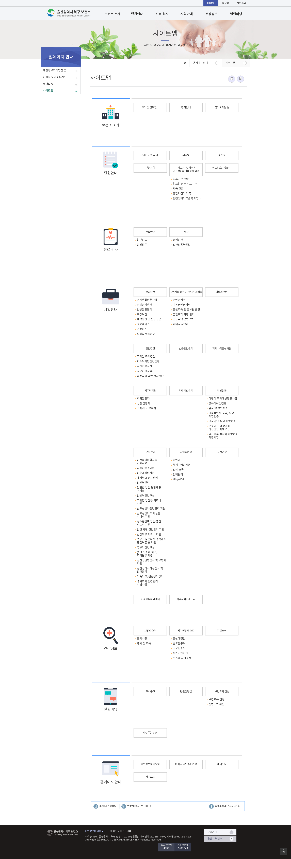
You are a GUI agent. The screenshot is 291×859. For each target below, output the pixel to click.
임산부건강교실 (146, 495)
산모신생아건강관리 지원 (151, 508)
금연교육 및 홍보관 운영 (186, 309)
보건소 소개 (112, 14)
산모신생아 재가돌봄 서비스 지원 (148, 515)
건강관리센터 (144, 304)
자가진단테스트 (186, 630)
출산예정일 (179, 638)
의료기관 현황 (181, 178)
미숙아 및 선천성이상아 (150, 576)
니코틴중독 (179, 648)
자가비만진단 (180, 653)
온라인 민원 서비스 (150, 155)
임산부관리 (143, 482)
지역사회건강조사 (185, 599)
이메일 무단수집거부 (54, 77)
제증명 (185, 155)
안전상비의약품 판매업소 (187, 198)
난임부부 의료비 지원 (149, 534)
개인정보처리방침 (53, 70)
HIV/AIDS (178, 479)
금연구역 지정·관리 (184, 314)
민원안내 (137, 14)
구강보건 (142, 314)
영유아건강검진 (146, 371)
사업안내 (187, 14)
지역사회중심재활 (221, 348)
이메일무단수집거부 (120, 831)
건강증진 (150, 292)
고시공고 (150, 691)
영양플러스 (143, 324)
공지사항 (142, 638)
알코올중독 (179, 643)
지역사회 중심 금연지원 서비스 (186, 292)
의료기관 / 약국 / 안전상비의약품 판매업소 (186, 169)
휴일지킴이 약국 (182, 193)
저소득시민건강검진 (148, 361)
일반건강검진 (144, 366)
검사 (186, 231)
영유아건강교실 (146, 547)
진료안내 (150, 231)
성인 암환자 (143, 403)
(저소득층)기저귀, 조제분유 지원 (147, 554)
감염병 (176, 460)
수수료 (221, 155)
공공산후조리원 (146, 468)
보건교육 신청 (222, 691)
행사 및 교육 (144, 643)
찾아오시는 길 (222, 107)
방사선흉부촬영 (181, 244)
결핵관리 (178, 474)
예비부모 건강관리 (147, 477)
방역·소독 (178, 469)
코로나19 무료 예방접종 (222, 421)
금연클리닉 (179, 299)
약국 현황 (178, 188)
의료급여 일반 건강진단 (150, 376)
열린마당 (236, 14)
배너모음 (48, 83)
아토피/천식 (222, 292)
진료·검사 (162, 14)
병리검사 (178, 239)
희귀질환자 (143, 398)
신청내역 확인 (216, 704)
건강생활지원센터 (150, 599)
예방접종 (222, 390)
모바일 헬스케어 (146, 334)
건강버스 (142, 329)
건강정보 (211, 14)
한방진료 (142, 244)
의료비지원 (150, 390)
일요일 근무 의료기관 (185, 183)
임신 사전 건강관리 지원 (150, 529)
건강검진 (150, 348)
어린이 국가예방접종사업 (223, 398)
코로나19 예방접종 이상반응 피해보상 (219, 428)
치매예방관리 (186, 390)
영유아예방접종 (217, 403)
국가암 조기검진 (146, 356)
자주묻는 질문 (150, 732)
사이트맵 (48, 90)
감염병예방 (186, 452)
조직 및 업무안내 (150, 107)
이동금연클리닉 (181, 304)
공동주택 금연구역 (183, 319)
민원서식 (150, 167)
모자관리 (150, 452)
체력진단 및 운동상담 (149, 319)
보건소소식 (150, 630)
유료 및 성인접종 (218, 408)
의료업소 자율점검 (222, 167)
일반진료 (142, 239)
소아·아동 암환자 (146, 408)
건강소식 (222, 630)
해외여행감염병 (181, 464)
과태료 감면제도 (182, 324)
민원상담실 (186, 691)
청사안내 (186, 107)
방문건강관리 (186, 348)
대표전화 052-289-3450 (152, 836)
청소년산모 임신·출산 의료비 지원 (149, 523)
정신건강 (222, 452)
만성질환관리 (144, 309)
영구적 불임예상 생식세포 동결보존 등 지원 (151, 541)
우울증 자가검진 (182, 658)
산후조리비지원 (146, 472)
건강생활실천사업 (147, 299)
